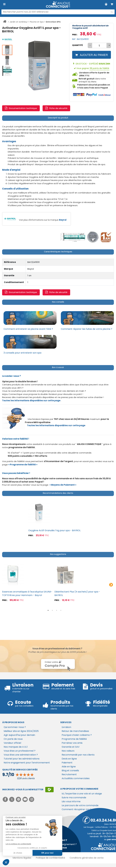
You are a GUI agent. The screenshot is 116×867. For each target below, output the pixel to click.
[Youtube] (25, 799)
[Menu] (4, 4)
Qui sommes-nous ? (15, 727)
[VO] (93, 237)
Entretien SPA (53, 21)
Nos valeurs (68, 750)
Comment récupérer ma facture (80, 809)
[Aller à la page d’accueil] (4, 22)
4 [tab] (60, 610)
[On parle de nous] (72, 237)
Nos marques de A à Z (16, 746)
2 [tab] (52, 610)
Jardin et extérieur (19, 21)
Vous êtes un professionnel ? (19, 750)
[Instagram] (32, 799)
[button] (7, 39)
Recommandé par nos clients (78, 754)
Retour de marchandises (75, 731)
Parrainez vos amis (72, 743)
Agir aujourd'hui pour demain (19, 735)
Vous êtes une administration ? (21, 754)
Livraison (66, 727)
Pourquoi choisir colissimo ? (77, 735)
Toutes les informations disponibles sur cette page (56, 425)
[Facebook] (5, 799)
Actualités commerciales (76, 778)
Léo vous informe (71, 801)
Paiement (67, 762)
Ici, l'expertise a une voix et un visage (82, 793)
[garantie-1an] (105, 237)
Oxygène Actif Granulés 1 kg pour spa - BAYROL (54, 530)
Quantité (77, 45)
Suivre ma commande (74, 797)
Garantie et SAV (71, 746)
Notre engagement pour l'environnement (27, 762)
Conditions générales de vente (87, 857)
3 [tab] (56, 610)
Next (111, 585)
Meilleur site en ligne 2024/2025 (21, 731)
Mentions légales (22, 857)
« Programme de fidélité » (22, 464)
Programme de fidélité (74, 739)
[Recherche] (112, 12)
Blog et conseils (70, 770)
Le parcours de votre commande (80, 805)
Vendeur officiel (12, 743)
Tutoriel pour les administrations (21, 758)
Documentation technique (23, 108)
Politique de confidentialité (50, 857)
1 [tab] (48, 610)
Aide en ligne (69, 766)
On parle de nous (13, 739)
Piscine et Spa (37, 21)
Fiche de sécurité (58, 108)
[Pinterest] (18, 799)
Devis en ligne (69, 758)
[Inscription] (49, 789)
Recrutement (69, 774)
